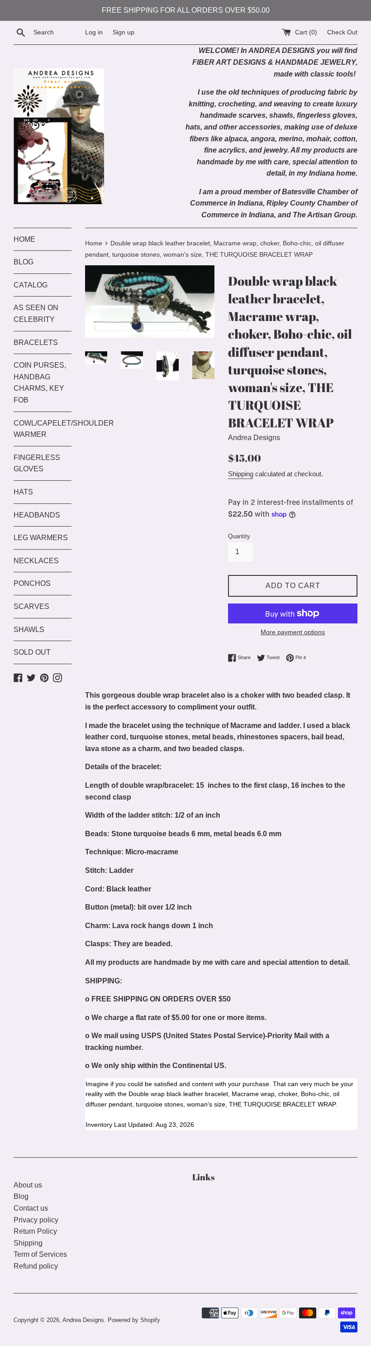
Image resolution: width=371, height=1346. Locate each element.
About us (28, 1185)
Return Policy (35, 1231)
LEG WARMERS (41, 537)
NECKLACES (36, 561)
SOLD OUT (32, 652)
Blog (21, 1196)
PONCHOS (32, 583)
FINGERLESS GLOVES (37, 463)
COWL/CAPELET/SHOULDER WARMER (42, 429)
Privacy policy (36, 1220)
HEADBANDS (37, 515)
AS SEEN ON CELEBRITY (36, 313)
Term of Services (40, 1254)
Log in (94, 32)
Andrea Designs (83, 1320)
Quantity (239, 536)
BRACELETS (36, 342)
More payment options (293, 632)
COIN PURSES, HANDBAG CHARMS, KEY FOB (40, 382)
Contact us (31, 1208)
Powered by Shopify (134, 1320)
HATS (23, 492)
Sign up (123, 32)
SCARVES (31, 606)
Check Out (342, 32)
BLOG (23, 262)
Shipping (240, 474)
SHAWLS (29, 629)
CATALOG (31, 285)
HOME (24, 239)
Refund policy (36, 1266)
